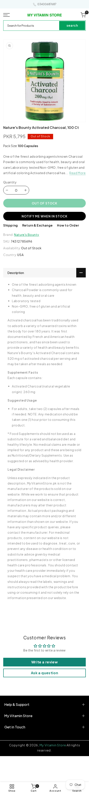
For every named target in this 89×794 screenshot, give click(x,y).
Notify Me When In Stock (44, 216)
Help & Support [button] (16, 704)
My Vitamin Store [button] (18, 715)
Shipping (10, 225)
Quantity (10, 182)
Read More (77, 173)
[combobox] (31, 25)
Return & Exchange (37, 225)
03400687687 (46, 4)
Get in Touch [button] (14, 727)
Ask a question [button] (44, 673)
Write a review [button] (44, 662)
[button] (7, 15)
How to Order (68, 225)
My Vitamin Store (53, 745)
